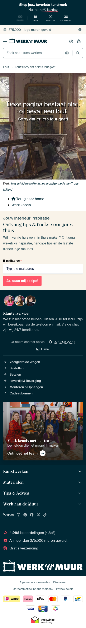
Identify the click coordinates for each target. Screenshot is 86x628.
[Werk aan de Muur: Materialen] (80, 482)
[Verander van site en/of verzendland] (80, 29)
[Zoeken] (78, 53)
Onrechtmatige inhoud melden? (33, 589)
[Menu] (5, 41)
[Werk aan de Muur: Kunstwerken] (80, 471)
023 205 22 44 (64, 342)
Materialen (13, 482)
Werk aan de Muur (20, 504)
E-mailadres (12, 260)
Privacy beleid (64, 589)
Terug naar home (29, 198)
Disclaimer (60, 582)
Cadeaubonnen (21, 393)
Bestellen (17, 368)
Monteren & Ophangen (26, 387)
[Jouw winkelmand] (79, 41)
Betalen (15, 374)
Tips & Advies (16, 493)
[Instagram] (18, 515)
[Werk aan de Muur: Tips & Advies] (80, 493)
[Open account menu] (71, 41)
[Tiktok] (45, 515)
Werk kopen (21, 205)
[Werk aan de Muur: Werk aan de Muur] (80, 504)
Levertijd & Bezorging (25, 381)
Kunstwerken (15, 471)
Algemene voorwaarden (35, 582)
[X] (38, 515)
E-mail (45, 349)
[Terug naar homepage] (28, 40)
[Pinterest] (25, 515)
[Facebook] (31, 515)
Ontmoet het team (22, 453)
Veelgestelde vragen (25, 362)
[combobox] (33, 53)
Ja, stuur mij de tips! (22, 281)
